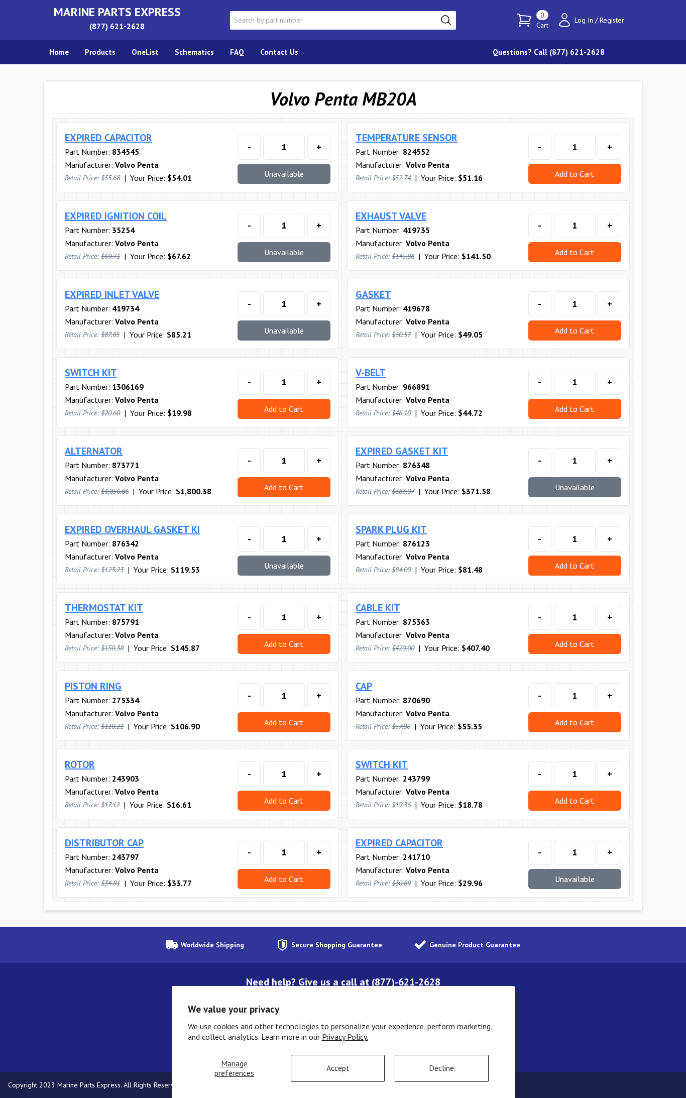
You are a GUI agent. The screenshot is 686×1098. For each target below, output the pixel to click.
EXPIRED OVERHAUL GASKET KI (132, 529)
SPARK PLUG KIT (391, 529)
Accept (338, 1068)
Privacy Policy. (345, 1037)
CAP (364, 686)
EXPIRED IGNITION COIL (116, 216)
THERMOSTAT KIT (104, 607)
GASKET (373, 294)
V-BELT (371, 372)
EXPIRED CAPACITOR (108, 137)
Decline (441, 1068)
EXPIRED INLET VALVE (112, 294)
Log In (584, 20)
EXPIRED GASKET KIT (402, 451)
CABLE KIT (378, 607)
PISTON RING (93, 686)
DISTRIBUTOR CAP (104, 842)
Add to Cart (574, 174)
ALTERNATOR (94, 451)
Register (612, 20)
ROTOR (80, 764)
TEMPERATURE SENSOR (407, 137)
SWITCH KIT (91, 372)
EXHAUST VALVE (391, 216)
